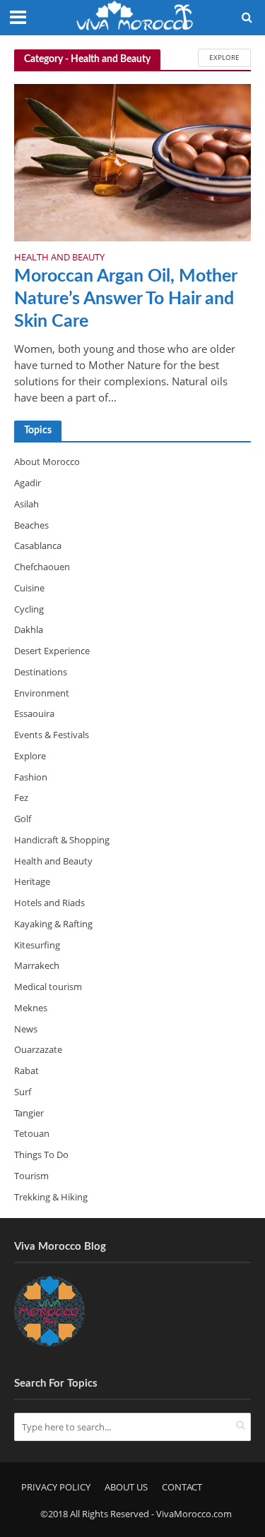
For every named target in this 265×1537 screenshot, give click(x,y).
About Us (126, 1487)
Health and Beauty (59, 258)
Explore (224, 57)
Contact (182, 1487)
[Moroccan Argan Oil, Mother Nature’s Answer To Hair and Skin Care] (132, 162)
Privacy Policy (55, 1487)
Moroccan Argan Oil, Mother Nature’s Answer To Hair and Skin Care (125, 299)
